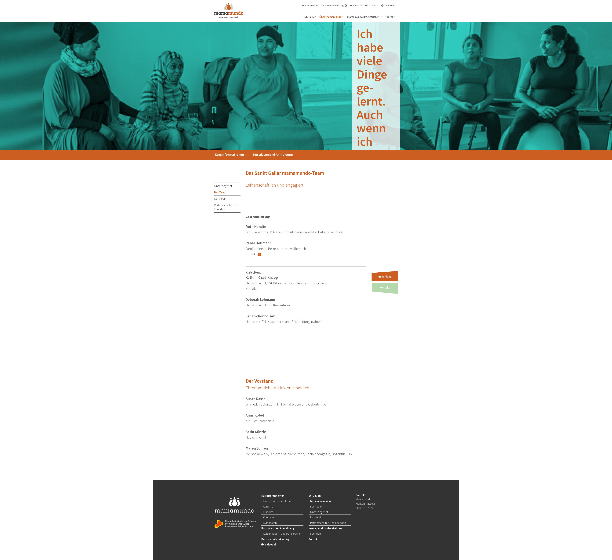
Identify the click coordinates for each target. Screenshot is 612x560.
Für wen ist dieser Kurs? (277, 501)
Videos (356, 5)
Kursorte (268, 512)
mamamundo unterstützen (363, 17)
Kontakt (390, 17)
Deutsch (388, 5)
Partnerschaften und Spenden (226, 207)
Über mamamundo (330, 17)
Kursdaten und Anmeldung (273, 154)
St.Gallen (372, 5)
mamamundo (311, 5)
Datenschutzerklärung (333, 5)
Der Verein (220, 198)
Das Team (220, 192)
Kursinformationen (229, 154)
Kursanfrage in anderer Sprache (282, 533)
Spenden (315, 533)
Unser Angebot (223, 186)
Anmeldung (385, 276)
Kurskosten (270, 523)
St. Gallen (310, 17)
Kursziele (268, 517)
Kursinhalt (269, 506)
